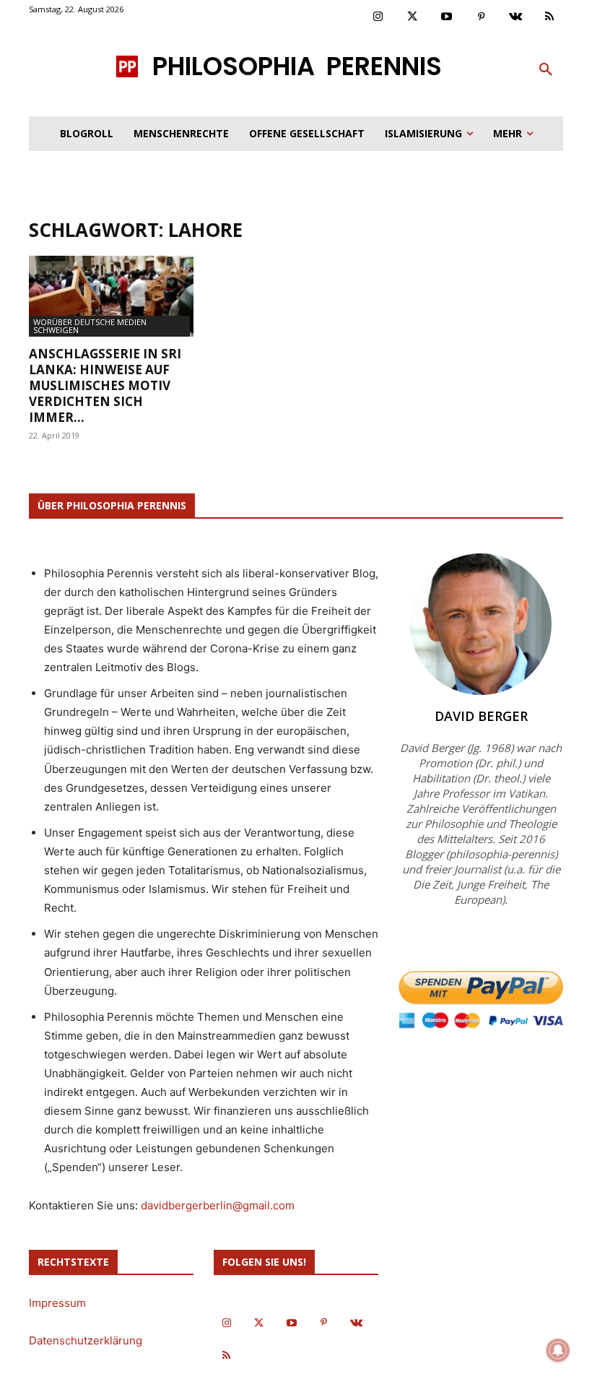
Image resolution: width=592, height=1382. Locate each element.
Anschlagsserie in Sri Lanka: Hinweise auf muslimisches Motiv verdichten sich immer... (105, 385)
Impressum (57, 1303)
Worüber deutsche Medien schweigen (90, 325)
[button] (545, 70)
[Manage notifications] (558, 1350)
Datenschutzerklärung (85, 1340)
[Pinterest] (481, 17)
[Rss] (550, 17)
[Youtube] (447, 17)
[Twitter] (413, 17)
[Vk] (515, 17)
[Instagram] (378, 17)
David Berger (481, 716)
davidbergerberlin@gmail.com (218, 1205)
